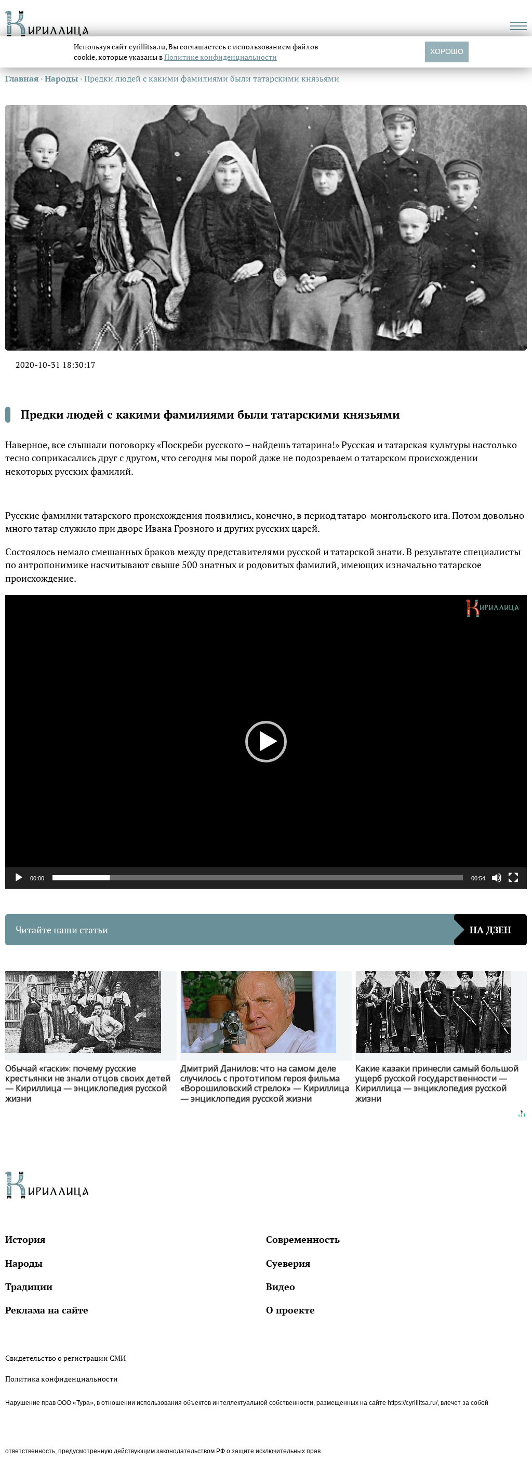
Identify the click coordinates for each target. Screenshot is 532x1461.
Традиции (28, 1286)
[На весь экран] (513, 878)
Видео (280, 1286)
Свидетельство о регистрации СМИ (65, 1358)
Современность (303, 1239)
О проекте (290, 1310)
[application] (266, 742)
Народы (24, 1263)
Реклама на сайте (46, 1310)
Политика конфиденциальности (61, 1379)
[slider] (257, 877)
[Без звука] (496, 878)
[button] (266, 741)
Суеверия (288, 1263)
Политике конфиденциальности (220, 57)
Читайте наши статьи (263, 929)
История (25, 1239)
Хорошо (446, 51)
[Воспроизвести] (19, 878)
